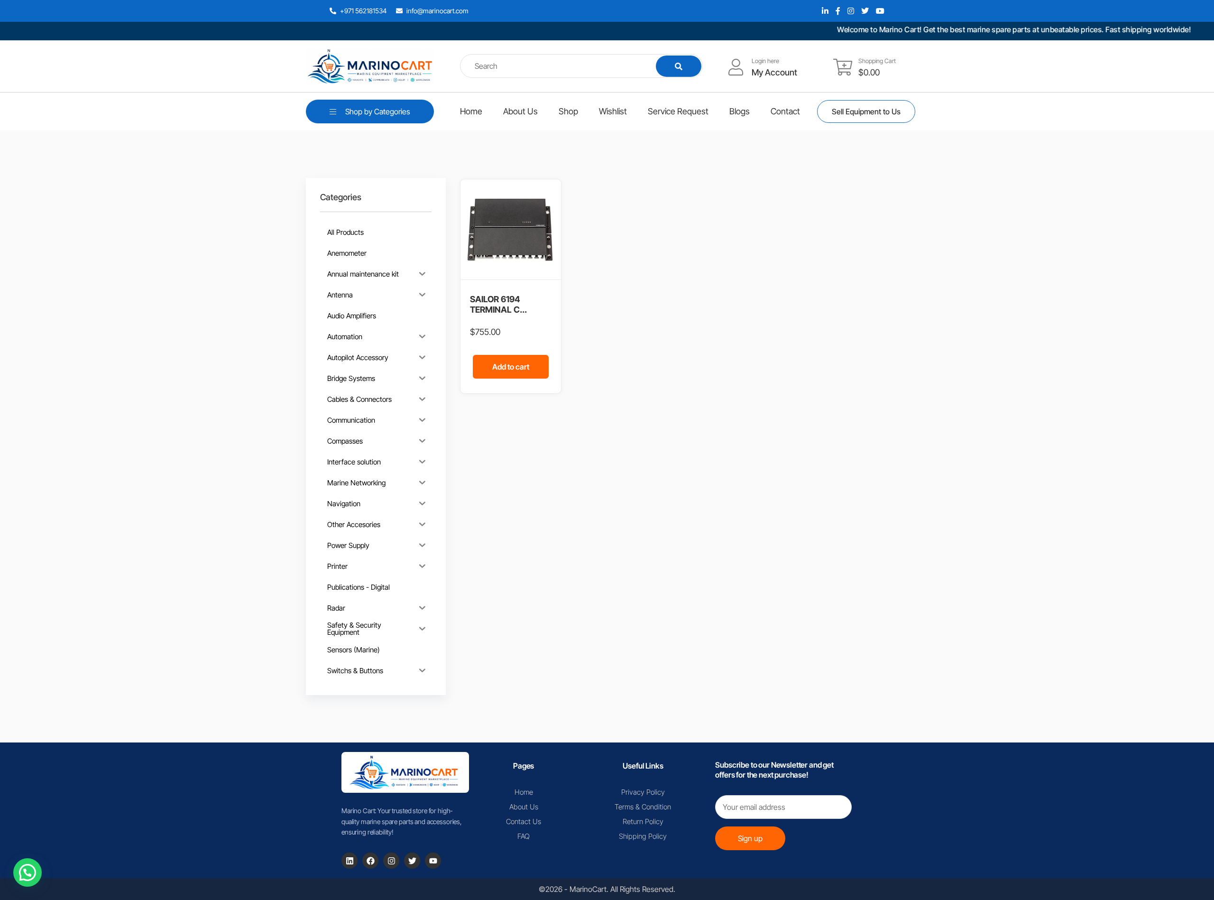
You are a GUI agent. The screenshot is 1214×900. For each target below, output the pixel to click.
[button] (27, 872)
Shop (568, 111)
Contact (785, 111)
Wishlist (613, 111)
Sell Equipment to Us (866, 111)
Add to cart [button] (510, 366)
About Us (520, 111)
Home (471, 111)
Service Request (678, 111)
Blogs (739, 111)
